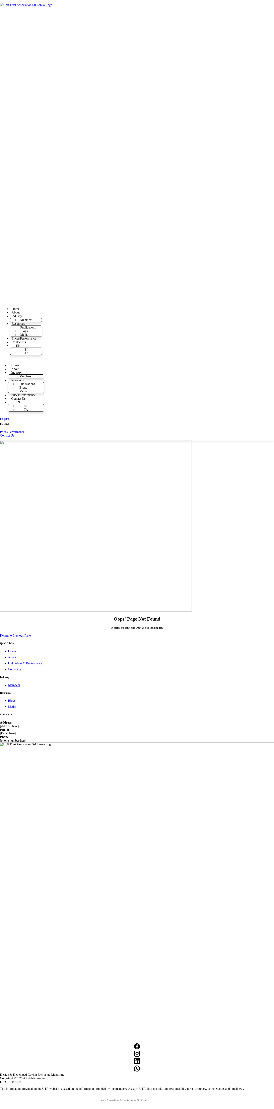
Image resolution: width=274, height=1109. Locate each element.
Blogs (24, 331)
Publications (28, 327)
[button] (22, 424)
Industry (17, 316)
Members (26, 319)
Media (24, 334)
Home (15, 308)
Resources (18, 323)
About (16, 312)
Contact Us (19, 342)
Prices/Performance (24, 338)
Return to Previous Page (15, 635)
